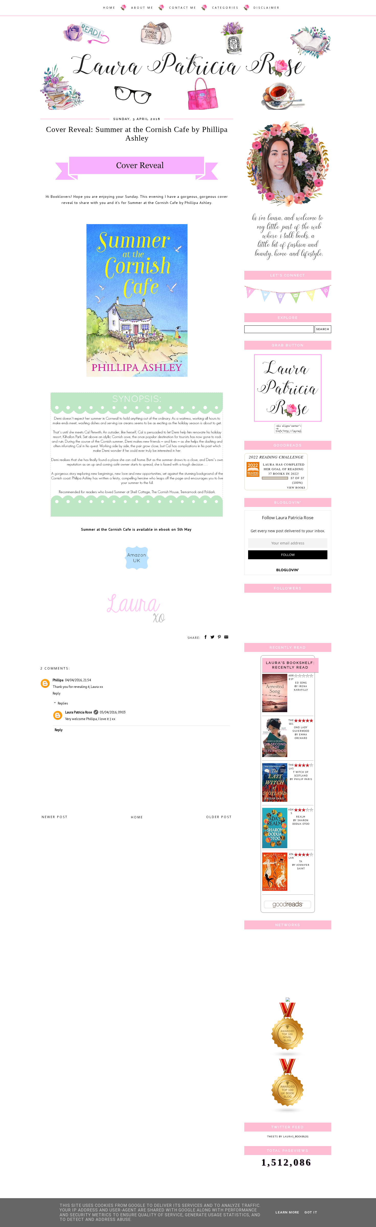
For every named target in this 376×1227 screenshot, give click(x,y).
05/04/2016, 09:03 (113, 712)
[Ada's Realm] (274, 847)
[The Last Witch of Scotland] (274, 801)
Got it (310, 1212)
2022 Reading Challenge (276, 456)
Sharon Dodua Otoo (300, 822)
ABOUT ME (142, 7)
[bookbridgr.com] (288, 1000)
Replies (63, 703)
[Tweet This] (211, 638)
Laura (269, 464)
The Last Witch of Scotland (298, 770)
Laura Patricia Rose (78, 712)
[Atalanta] (274, 890)
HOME (109, 7)
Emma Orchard (301, 736)
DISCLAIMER (266, 7)
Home (137, 817)
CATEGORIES (225, 7)
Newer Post (55, 817)
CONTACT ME (182, 7)
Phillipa (58, 680)
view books (296, 487)
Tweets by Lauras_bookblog (287, 1136)
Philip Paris (303, 779)
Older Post (219, 817)
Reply (56, 693)
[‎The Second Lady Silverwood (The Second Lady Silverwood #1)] (274, 756)
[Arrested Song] (274, 711)
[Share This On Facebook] (204, 638)
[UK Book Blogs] (287, 1113)
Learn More (287, 1212)
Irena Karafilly (301, 688)
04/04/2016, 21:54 (78, 680)
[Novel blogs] (287, 1057)
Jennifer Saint (302, 866)
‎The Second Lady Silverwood (299, 726)
